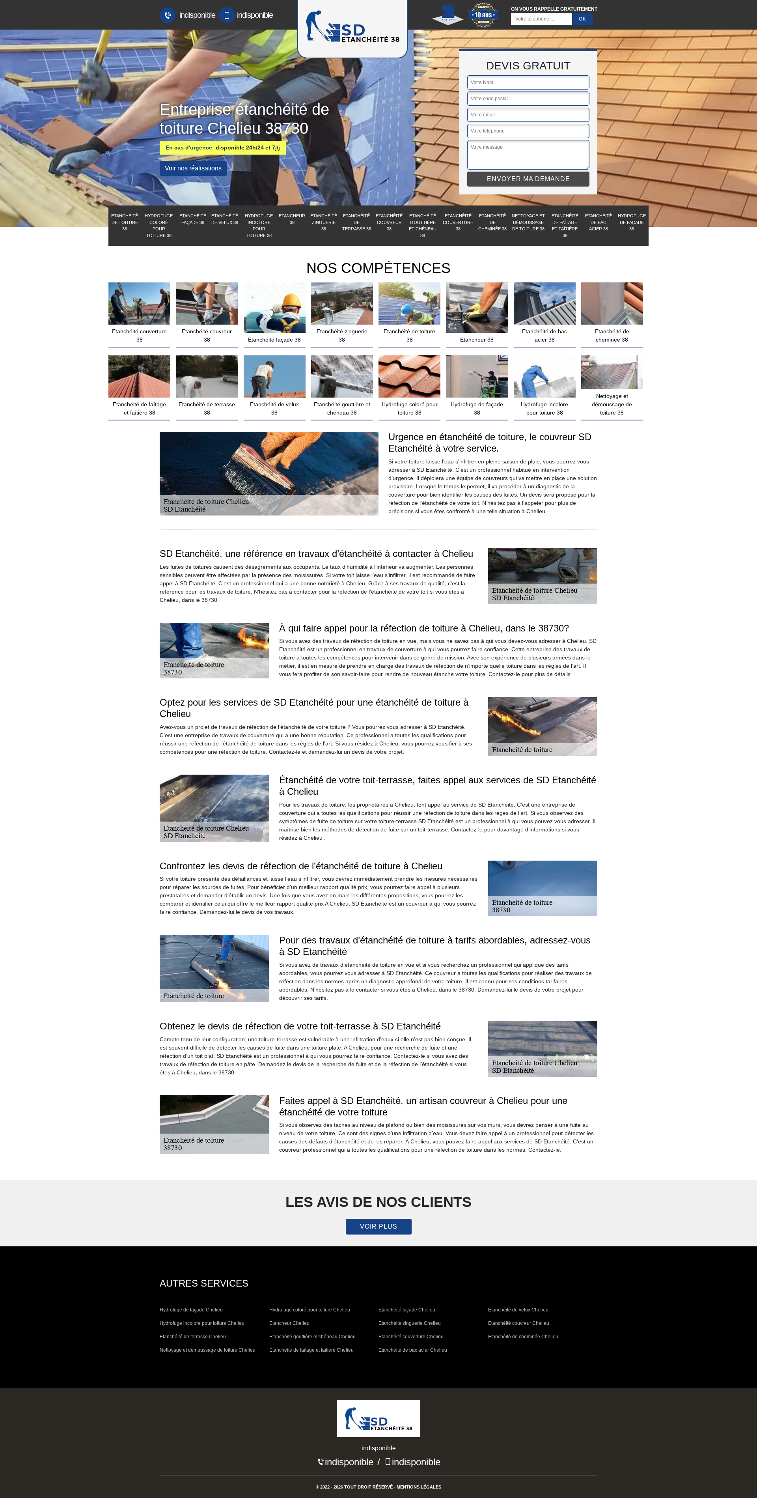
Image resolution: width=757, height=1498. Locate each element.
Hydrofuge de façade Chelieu (191, 1310)
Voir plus (378, 1226)
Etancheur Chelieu (289, 1323)
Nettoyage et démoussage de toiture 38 (528, 222)
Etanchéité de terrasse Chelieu (193, 1336)
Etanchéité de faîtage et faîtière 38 (565, 225)
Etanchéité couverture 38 (458, 222)
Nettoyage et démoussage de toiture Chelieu (207, 1350)
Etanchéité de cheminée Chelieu (523, 1336)
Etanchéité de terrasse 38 (356, 222)
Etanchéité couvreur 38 (389, 222)
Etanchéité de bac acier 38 (598, 222)
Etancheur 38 (292, 219)
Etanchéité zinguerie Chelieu (409, 1323)
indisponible (196, 15)
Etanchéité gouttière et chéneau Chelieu (312, 1336)
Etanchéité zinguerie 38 (323, 222)
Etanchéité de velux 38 (224, 219)
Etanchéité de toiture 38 (124, 222)
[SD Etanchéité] (378, 1421)
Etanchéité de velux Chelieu (518, 1310)
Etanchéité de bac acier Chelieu (412, 1350)
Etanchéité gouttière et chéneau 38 (422, 225)
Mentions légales (419, 1487)
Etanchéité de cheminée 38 (492, 222)
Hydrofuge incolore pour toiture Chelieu (202, 1323)
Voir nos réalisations (193, 168)
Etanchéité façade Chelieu (406, 1310)
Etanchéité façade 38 (192, 219)
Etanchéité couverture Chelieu (411, 1336)
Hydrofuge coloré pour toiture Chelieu (309, 1310)
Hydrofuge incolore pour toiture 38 (259, 225)
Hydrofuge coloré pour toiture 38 (159, 225)
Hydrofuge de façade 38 (632, 222)
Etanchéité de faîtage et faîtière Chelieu (311, 1350)
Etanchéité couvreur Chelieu (518, 1323)
